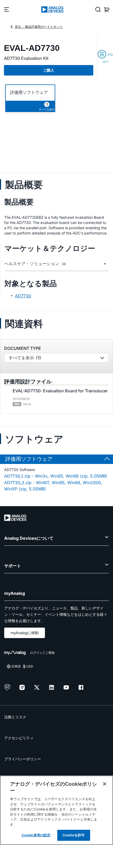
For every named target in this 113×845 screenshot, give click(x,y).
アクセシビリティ (19, 738)
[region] (56, 810)
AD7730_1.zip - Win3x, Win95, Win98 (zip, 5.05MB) (55, 476)
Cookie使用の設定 (36, 835)
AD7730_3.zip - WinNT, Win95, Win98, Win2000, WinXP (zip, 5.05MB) (53, 485)
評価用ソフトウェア (29, 92)
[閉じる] (104, 784)
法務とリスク (15, 717)
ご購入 (48, 70)
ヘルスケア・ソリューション (35, 263)
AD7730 (23, 295)
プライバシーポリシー (22, 759)
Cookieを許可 (74, 835)
